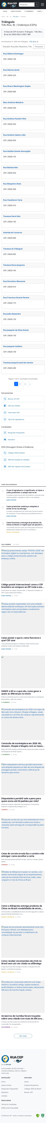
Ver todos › (16, 544)
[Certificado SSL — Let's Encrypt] (43, 1116)
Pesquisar (39, 46)
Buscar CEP (28, 1092)
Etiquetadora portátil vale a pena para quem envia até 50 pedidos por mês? (21, 799)
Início (3, 1082)
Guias (26, 1082)
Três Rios (32, 41)
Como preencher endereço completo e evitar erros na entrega (22, 507)
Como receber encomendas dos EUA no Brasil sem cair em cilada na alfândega (21, 962)
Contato (4, 1096)
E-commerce (29, 11)
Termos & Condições (9, 1104)
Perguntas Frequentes (9, 1089)
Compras (40, 11)
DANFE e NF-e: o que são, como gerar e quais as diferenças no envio (21, 692)
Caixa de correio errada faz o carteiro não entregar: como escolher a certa (22, 855)
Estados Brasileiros (31, 1085)
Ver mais (23, 1036)
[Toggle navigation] (42, 4)
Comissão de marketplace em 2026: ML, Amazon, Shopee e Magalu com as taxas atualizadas (22, 746)
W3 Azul (8, 1064)
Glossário (4, 1092)
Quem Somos (6, 1085)
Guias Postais (16, 11)
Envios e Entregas (12, 532)
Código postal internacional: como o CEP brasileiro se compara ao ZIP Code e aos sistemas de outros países (22, 587)
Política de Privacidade (9, 1108)
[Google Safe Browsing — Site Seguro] (38, 1116)
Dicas (5, 11)
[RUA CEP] (9, 4)
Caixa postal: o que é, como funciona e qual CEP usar (21, 639)
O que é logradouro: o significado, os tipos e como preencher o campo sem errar (25, 491)
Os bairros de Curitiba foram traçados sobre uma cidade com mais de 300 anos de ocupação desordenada (22, 1018)
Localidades (5, 1027)
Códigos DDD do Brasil (32, 1089)
